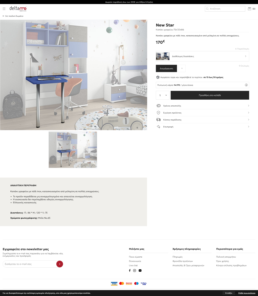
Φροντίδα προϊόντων (183, 261)
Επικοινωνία (135, 261)
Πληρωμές (178, 257)
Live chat (133, 265)
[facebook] (129, 270)
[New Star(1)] (73, 75)
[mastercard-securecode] (129, 284)
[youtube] (140, 270)
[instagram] (134, 270)
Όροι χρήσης (222, 261)
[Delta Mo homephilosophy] (18, 8)
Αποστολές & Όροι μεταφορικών (188, 265)
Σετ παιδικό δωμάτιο (14, 16)
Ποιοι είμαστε (135, 257)
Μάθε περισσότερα (246, 293)
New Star (165, 25)
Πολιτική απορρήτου (226, 257)
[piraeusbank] (143, 284)
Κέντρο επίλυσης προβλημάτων (231, 265)
